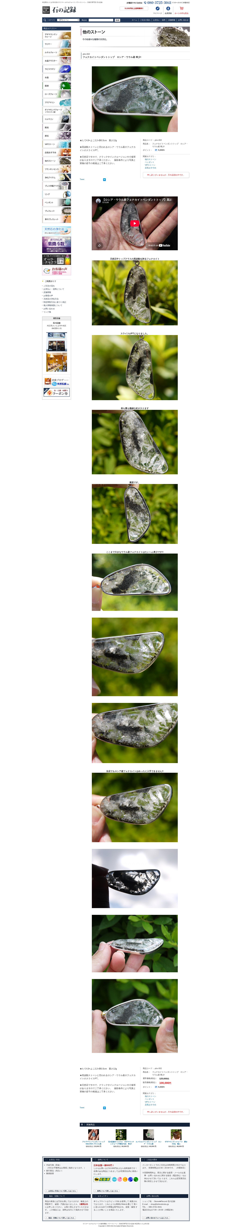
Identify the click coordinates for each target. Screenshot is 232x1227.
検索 (117, 20)
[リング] (56, 198)
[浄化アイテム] (56, 181)
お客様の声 (48, 296)
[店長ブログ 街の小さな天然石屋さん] (57, 386)
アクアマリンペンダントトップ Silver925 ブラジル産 (94, 1143)
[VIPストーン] (56, 148)
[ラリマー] (56, 47)
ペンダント (149, 162)
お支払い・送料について (54, 289)
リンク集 (47, 312)
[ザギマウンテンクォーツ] (56, 39)
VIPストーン (150, 165)
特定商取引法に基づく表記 (55, 302)
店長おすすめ (150, 168)
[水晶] (56, 81)
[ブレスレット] (56, 214)
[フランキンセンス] (56, 173)
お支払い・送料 (159, 20)
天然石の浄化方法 (51, 299)
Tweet (82, 179)
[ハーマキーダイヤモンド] (56, 114)
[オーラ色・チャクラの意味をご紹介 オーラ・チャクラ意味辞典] (56, 265)
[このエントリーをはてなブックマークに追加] (104, 180)
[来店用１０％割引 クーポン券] (57, 396)
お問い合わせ (183, 20)
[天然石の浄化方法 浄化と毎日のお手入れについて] (56, 236)
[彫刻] (56, 131)
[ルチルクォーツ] (56, 56)
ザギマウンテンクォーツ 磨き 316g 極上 (177, 1143)
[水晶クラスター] (56, 64)
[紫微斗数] (56, 253)
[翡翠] (56, 89)
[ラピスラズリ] (56, 72)
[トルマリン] (56, 123)
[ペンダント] (56, 206)
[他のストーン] (56, 164)
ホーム (134, 20)
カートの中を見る (182, 13)
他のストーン (150, 159)
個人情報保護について (53, 305)
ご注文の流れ (145, 20)
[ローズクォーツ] (56, 97)
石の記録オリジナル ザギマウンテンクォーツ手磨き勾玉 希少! (121, 1143)
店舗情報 (171, 20)
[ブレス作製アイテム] (56, 189)
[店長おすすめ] (56, 156)
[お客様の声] (56, 276)
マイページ (157, 13)
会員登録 (168, 13)
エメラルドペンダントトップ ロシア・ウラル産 (149, 1143)
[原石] (56, 139)
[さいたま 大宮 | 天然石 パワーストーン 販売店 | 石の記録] (59, 13)
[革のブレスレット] (56, 223)
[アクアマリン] (56, 106)
